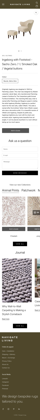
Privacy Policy (6, 361)
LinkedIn (5, 378)
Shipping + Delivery (8, 354)
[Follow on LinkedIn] (19, 409)
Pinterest (5, 388)
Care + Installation (8, 351)
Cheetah (13, 236)
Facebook (5, 385)
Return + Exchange (8, 358)
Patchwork (28, 190)
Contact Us (6, 368)
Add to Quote (15, 130)
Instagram (5, 382)
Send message (20, 173)
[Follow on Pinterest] (14, 409)
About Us (5, 364)
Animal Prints (10, 190)
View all (20, 244)
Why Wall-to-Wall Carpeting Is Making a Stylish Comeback (14, 310)
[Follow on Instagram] (8, 409)
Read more (5, 319)
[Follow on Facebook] (3, 409)
